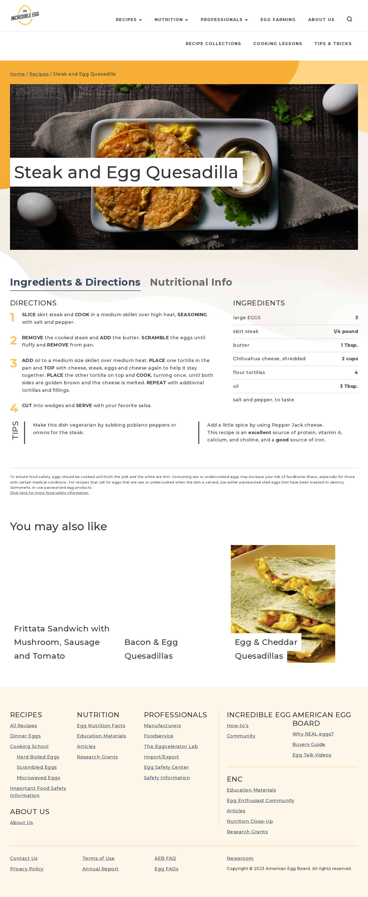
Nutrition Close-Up (250, 821)
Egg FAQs (166, 869)
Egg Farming (278, 19)
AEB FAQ (165, 858)
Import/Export (161, 757)
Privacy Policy (27, 869)
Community (241, 736)
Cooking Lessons (277, 43)
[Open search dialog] (349, 20)
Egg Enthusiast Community (260, 800)
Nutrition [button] (169, 19)
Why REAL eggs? (313, 734)
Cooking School (29, 746)
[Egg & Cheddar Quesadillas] (283, 604)
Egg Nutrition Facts (101, 726)
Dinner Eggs (25, 736)
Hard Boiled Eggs (38, 757)
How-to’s (238, 726)
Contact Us (24, 858)
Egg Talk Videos (311, 755)
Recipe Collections (213, 43)
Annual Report (100, 869)
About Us (321, 19)
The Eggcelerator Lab (171, 746)
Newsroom (240, 858)
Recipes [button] (126, 19)
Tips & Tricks (333, 43)
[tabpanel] (184, 371)
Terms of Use (98, 858)
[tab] (75, 282)
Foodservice (159, 736)
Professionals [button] (222, 19)
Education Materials (101, 736)
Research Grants (97, 757)
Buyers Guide (308, 744)
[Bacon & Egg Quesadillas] (172, 604)
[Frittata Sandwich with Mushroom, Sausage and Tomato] (62, 604)
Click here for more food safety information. (49, 493)
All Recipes (23, 726)
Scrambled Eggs (37, 767)
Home (17, 74)
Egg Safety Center (166, 767)
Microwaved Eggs (38, 778)
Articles (86, 746)
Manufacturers (162, 726)
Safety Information (167, 778)
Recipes (39, 74)
